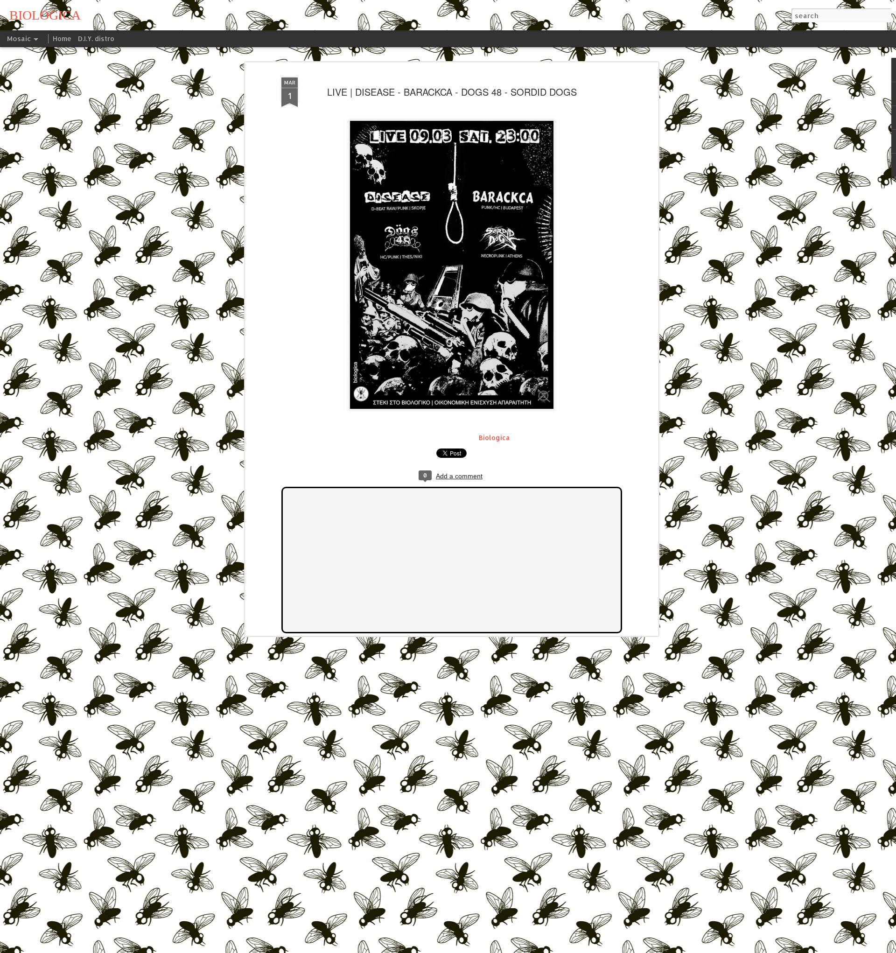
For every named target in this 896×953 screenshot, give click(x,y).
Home (62, 38)
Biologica (494, 437)
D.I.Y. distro (96, 38)
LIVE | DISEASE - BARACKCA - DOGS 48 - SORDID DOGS (452, 91)
